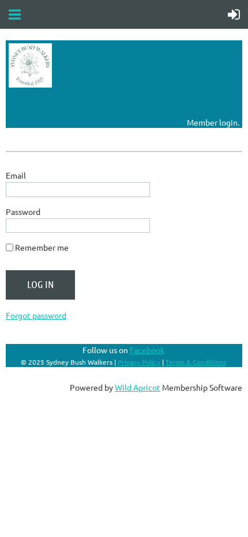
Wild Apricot (137, 387)
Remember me (42, 247)
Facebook (147, 350)
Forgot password (36, 315)
